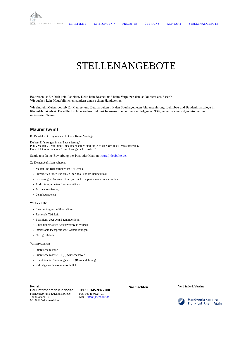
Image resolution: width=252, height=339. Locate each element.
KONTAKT (174, 23)
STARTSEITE (78, 23)
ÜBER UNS (151, 23)
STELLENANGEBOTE (203, 23)
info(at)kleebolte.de (113, 155)
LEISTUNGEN (103, 23)
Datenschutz (128, 329)
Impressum (107, 329)
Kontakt (144, 329)
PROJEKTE (129, 23)
